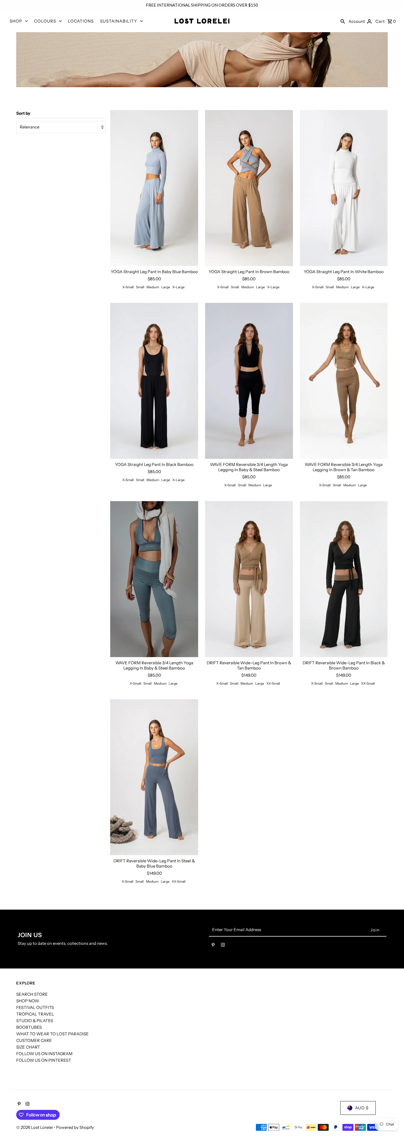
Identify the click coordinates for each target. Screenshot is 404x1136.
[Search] (342, 21)
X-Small (128, 287)
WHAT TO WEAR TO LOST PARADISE (52, 1033)
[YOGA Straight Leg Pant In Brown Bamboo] (249, 188)
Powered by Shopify (75, 1127)
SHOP (16, 21)
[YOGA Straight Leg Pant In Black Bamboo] (154, 381)
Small (140, 287)
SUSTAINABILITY (118, 21)
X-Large (178, 287)
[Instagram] (223, 946)
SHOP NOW (27, 1000)
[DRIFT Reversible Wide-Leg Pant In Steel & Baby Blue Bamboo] (154, 777)
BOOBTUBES (29, 1027)
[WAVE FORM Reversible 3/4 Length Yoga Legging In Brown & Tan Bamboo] (344, 381)
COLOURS (45, 21)
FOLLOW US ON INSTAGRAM (44, 1053)
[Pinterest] (213, 946)
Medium (152, 287)
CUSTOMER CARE (34, 1040)
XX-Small (273, 683)
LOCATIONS (81, 21)
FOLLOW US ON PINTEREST (43, 1060)
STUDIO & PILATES (34, 1020)
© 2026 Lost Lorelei (35, 1127)
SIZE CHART (28, 1047)
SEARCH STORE (32, 994)
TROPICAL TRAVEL (35, 1014)
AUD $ (362, 1107)
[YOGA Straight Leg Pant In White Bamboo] (344, 188)
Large (165, 287)
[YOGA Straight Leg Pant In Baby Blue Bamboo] (154, 188)
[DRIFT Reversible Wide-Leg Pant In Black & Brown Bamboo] (344, 579)
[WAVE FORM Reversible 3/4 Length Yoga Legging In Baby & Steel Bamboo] (249, 381)
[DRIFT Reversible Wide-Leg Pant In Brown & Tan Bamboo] (249, 579)
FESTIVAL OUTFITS (35, 1007)
